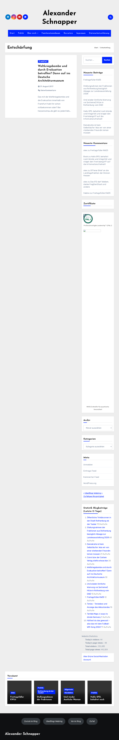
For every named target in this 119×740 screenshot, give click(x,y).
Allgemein (69, 690)
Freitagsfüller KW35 (92, 80)
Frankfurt (43, 61)
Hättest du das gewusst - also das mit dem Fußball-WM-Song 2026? (98, 623)
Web (13, 693)
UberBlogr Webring (93, 493)
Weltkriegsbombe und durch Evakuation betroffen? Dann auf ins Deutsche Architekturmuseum (54, 73)
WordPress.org (89, 483)
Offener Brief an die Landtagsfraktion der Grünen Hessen (96, 173)
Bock (85, 156)
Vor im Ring (76, 721)
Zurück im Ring (30, 721)
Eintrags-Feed (89, 471)
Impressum (81, 33)
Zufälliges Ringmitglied (93, 496)
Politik (21, 33)
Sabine (86, 193)
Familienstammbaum (51, 33)
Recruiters (68, 33)
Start (12, 33)
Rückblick (69, 693)
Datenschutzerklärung (99, 33)
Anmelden (88, 465)
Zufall (92, 721)
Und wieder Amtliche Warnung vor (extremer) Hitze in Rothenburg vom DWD (97, 102)
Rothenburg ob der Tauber (46, 692)
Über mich (32, 33)
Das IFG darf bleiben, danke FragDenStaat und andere (96, 184)
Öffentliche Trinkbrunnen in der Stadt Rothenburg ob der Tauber (99, 520)
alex (85, 150)
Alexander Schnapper (22, 734)
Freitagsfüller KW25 (99, 150)
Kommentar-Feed (91, 477)
